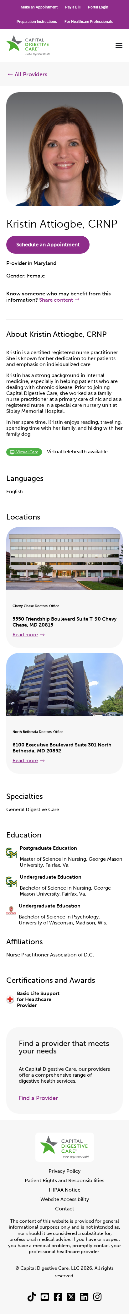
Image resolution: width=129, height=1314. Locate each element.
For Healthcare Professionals (88, 21)
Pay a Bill (72, 7)
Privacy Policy (64, 1171)
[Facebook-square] (58, 1296)
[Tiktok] (31, 1296)
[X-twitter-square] (71, 1296)
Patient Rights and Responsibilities (64, 1180)
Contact (64, 1209)
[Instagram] (97, 1296)
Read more (25, 635)
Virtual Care (26, 452)
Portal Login (98, 7)
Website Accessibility (64, 1199)
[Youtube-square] (44, 1296)
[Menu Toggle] (119, 45)
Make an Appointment (39, 7)
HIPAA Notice (64, 1190)
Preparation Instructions (37, 21)
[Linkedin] (84, 1296)
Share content (56, 300)
